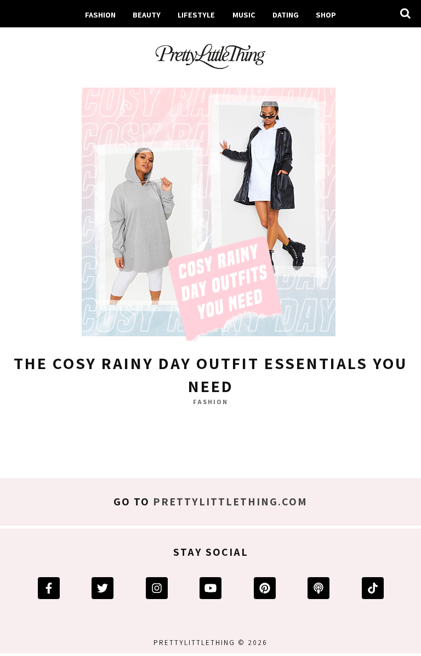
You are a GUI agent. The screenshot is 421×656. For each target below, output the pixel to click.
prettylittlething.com (230, 501)
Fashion (100, 14)
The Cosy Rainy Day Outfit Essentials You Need (210, 374)
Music (243, 14)
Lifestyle (196, 14)
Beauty (147, 14)
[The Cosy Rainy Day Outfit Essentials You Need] (210, 212)
